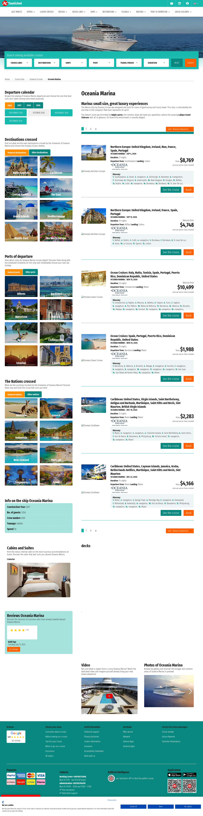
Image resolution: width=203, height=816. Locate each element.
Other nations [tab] (33, 394)
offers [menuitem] (30, 11)
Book (189, 190)
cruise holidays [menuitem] (182, 11)
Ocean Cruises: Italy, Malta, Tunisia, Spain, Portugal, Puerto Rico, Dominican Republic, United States (145, 274)
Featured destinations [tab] (17, 152)
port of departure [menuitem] (159, 11)
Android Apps (129, 746)
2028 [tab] (29, 105)
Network (126, 736)
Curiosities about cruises (55, 731)
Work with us (89, 756)
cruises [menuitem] (61, 11)
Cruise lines (19, 79)
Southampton (130, 161)
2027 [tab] (19, 105)
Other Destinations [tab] (40, 152)
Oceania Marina (117, 153)
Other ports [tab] (30, 272)
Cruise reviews (168, 731)
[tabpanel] (38, 117)
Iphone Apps (128, 741)
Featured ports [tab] (14, 272)
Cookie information (92, 741)
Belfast (127, 224)
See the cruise (171, 190)
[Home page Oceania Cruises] (119, 166)
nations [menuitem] (139, 11)
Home (7, 79)
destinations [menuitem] (108, 11)
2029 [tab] (38, 105)
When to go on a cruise (55, 746)
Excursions (49, 751)
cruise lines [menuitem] (77, 11)
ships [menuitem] (92, 11)
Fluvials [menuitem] (125, 11)
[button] (67, 580)
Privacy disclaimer (91, 736)
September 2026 (16, 112)
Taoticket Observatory (171, 741)
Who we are (128, 731)
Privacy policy (112, 800)
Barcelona (129, 350)
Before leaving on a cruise (56, 736)
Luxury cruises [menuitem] (47, 11)
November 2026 (61, 112)
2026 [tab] (10, 105)
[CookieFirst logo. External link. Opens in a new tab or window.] (3, 802)
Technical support (91, 731)
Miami (127, 417)
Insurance (88, 746)
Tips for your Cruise (53, 741)
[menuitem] (172, 3)
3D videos (49, 756)
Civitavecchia (130, 287)
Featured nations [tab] (15, 394)
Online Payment (168, 736)
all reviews (13, 649)
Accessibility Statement (94, 751)
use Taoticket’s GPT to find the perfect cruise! (134, 778)
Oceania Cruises (36, 79)
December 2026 (15, 121)
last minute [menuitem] (16, 11)
